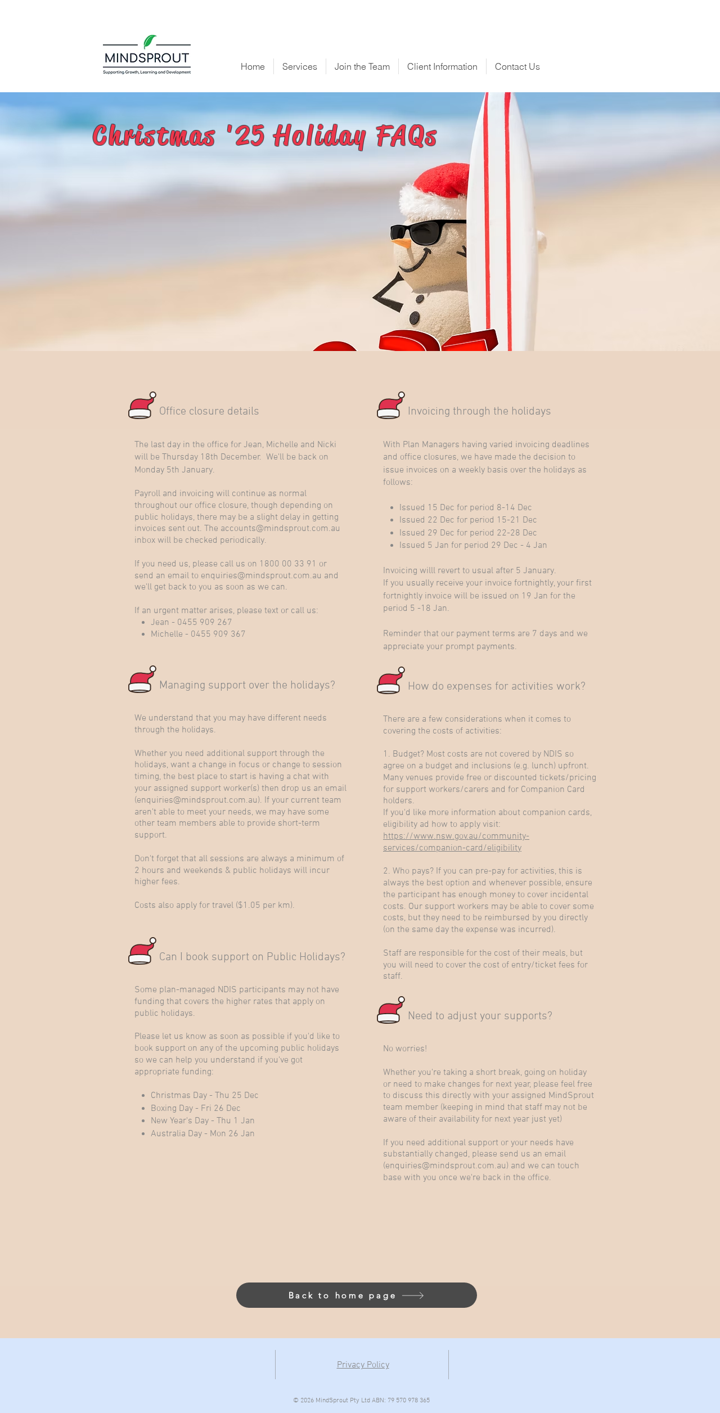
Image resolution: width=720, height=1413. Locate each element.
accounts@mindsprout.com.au (280, 528)
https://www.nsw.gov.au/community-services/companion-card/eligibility (456, 842)
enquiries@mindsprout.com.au (261, 576)
